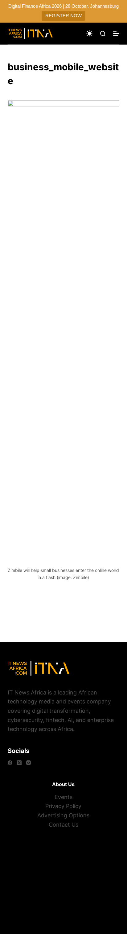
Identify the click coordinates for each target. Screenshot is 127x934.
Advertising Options (63, 815)
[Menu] (116, 33)
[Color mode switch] (89, 33)
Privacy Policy (63, 806)
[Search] (102, 33)
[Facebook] (10, 762)
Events (63, 797)
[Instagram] (28, 762)
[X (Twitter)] (19, 762)
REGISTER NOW (63, 15)
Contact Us (63, 824)
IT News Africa (27, 692)
